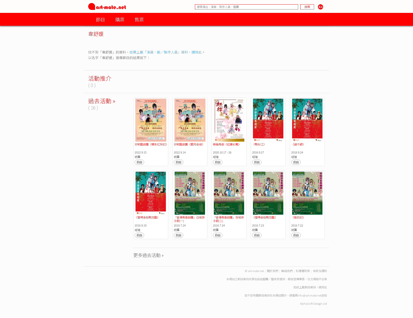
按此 (324, 287)
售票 (139, 19)
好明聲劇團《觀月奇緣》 (189, 144)
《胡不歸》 (299, 144)
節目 (100, 19)
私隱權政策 (303, 271)
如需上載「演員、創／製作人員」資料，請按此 (165, 52)
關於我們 (272, 271)
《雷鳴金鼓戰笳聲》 (147, 217)
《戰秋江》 (260, 144)
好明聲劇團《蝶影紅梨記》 (151, 144)
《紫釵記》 (298, 217)
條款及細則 (320, 271)
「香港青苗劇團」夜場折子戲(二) (228, 219)
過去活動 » (101, 100)
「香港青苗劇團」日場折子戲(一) (189, 219)
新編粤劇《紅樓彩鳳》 (227, 144)
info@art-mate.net (309, 295)
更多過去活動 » (148, 255)
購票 (119, 19)
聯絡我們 (287, 271)
